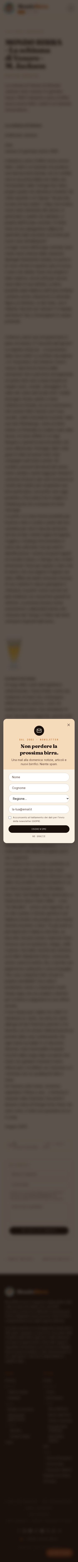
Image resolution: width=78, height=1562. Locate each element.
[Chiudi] (68, 725)
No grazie (39, 836)
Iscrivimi (39, 829)
